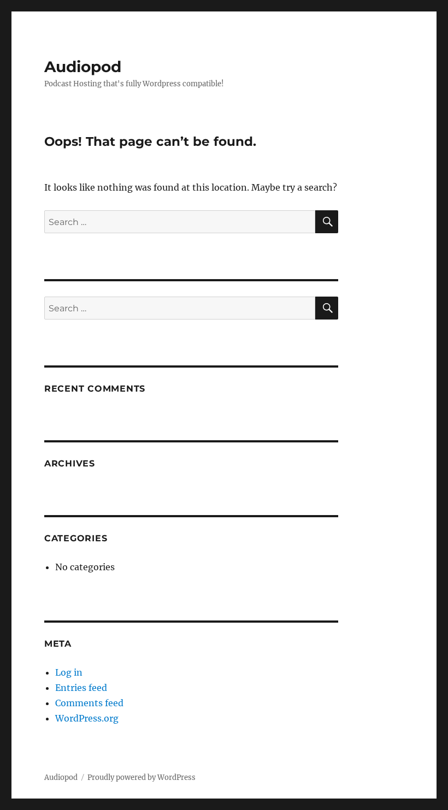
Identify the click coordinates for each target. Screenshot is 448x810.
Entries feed (81, 687)
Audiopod (82, 66)
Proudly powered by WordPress (141, 777)
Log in (68, 672)
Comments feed (89, 702)
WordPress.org (87, 718)
